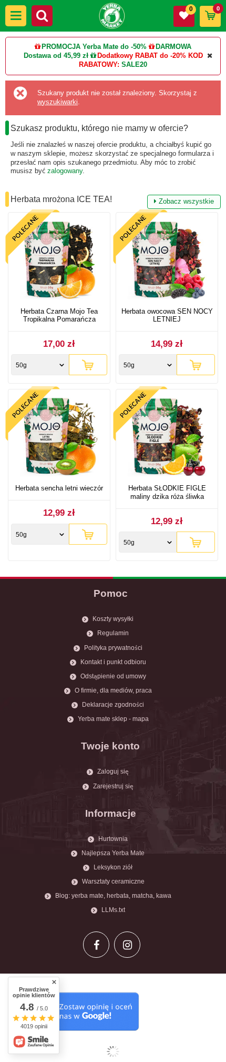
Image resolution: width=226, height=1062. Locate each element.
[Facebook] (96, 944)
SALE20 (134, 64)
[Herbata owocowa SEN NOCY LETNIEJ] (167, 261)
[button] (15, 15)
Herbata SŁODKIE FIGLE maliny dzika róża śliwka (167, 492)
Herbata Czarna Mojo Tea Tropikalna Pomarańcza (59, 315)
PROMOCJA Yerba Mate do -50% (94, 47)
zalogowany (65, 171)
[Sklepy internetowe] (113, 1051)
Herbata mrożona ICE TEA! (112, 200)
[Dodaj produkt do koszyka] (88, 364)
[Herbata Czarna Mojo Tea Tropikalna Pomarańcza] (59, 261)
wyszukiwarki (57, 102)
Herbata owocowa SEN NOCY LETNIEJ (167, 315)
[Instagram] (127, 944)
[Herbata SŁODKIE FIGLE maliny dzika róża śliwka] (167, 438)
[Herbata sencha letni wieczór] (59, 438)
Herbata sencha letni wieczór (59, 488)
